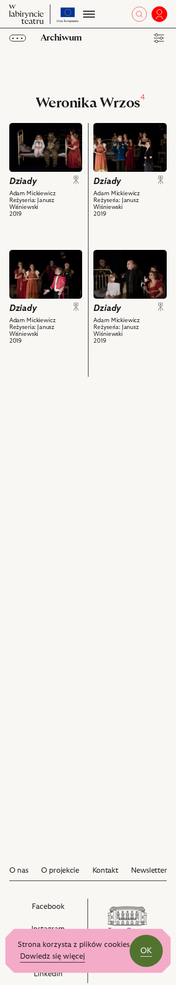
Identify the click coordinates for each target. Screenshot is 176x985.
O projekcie (60, 870)
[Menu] (88, 14)
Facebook (57, 912)
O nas (18, 870)
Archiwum (61, 37)
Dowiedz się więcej (52, 956)
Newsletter (149, 870)
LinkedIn (58, 976)
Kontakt (105, 870)
